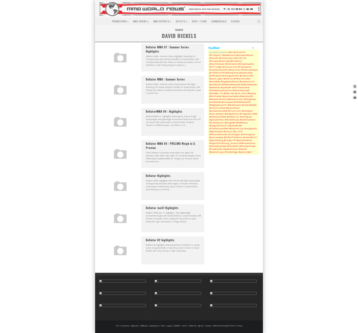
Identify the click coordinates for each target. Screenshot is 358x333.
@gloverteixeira (216, 131)
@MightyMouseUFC (218, 105)
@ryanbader (226, 87)
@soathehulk (215, 102)
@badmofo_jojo (236, 128)
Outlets (180, 21)
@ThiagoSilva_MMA (248, 113)
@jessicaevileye (216, 137)
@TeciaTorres (234, 111)
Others (235, 21)
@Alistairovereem (235, 99)
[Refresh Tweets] (253, 48)
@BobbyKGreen (231, 113)
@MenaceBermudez (218, 134)
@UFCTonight (215, 67)
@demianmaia (232, 72)
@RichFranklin (215, 96)
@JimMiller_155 (216, 93)
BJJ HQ (200, 326)
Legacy (169, 326)
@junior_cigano (216, 78)
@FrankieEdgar (231, 152)
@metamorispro (226, 58)
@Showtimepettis (246, 64)
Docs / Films (199, 21)
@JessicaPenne (233, 108)
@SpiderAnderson (234, 61)
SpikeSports (154, 326)
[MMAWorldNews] (354, 92)
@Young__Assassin (230, 143)
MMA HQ (192, 326)
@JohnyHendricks (244, 140)
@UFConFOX (239, 52)
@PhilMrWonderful (242, 102)
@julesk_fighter (245, 152)
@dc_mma (237, 131)
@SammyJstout (248, 134)
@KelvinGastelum (247, 119)
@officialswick (215, 75)
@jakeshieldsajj (216, 140)
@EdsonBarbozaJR (240, 90)
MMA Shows (140, 21)
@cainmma (227, 90)
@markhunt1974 (246, 81)
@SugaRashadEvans (230, 81)
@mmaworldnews (217, 61)
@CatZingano (234, 134)
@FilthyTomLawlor (242, 78)
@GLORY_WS (240, 58)
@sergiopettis (250, 128)
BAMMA (177, 326)
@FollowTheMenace (233, 137)
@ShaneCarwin (246, 72)
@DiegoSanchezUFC (218, 125)
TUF (117, 326)
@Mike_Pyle (228, 93)
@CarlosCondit (246, 75)
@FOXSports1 (215, 55)
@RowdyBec (247, 111)
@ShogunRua (250, 99)
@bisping (251, 93)
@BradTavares (234, 105)
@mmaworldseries (244, 55)
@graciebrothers (216, 119)
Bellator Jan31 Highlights (162, 208)
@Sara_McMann (216, 113)
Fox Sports (124, 326)
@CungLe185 (230, 140)
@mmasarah (227, 102)
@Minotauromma (247, 143)
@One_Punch (241, 93)
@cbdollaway (215, 90)
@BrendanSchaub (247, 146)
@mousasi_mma (229, 67)
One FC (185, 326)
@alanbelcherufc (230, 149)
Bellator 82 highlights (160, 240)
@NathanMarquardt (231, 84)
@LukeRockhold (216, 69)
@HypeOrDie (215, 143)
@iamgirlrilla (229, 122)
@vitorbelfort (233, 146)
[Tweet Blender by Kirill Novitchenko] (256, 48)
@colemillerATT (250, 137)
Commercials (219, 21)
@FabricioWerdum (249, 69)
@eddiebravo (242, 122)
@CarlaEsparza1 (216, 122)
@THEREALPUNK (217, 72)
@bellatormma (229, 55)
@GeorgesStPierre (230, 75)
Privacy (239, 326)
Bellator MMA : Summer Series (165, 79)
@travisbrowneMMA (218, 111)
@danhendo (214, 87)
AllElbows (144, 326)
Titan (163, 326)
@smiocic (228, 131)
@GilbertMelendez (249, 84)
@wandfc (243, 149)
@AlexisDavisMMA (217, 116)
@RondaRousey (232, 119)
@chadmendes (216, 149)
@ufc (230, 52)
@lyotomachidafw (230, 96)
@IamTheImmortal (240, 87)
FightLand (134, 326)
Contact (208, 326)
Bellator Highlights (158, 176)
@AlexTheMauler (217, 64)
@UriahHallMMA (249, 105)
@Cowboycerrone (232, 69)
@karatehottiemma (218, 99)
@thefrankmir (231, 64)
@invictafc (213, 58)
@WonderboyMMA (217, 146)
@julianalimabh (235, 125)
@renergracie (246, 116)
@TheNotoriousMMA (219, 128)
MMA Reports (161, 21)
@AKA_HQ (228, 78)
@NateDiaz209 (246, 96)
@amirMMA (214, 81)
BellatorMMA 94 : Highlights (164, 111)
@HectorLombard (217, 108)
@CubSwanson (245, 67)
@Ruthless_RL (233, 116)
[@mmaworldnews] (354, 86)
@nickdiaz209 (215, 84)
